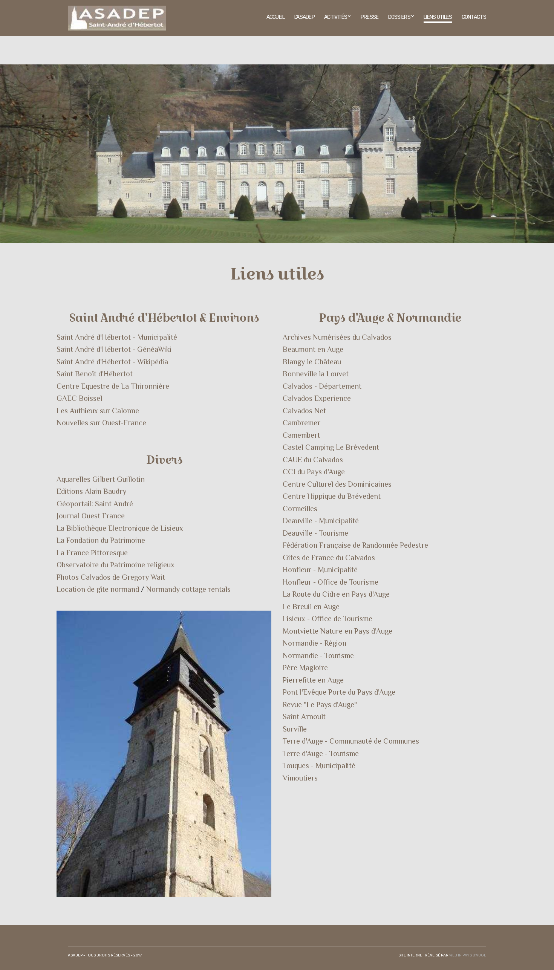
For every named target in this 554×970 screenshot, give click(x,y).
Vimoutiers (300, 777)
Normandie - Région (314, 643)
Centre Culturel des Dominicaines (337, 484)
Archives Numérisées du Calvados (337, 337)
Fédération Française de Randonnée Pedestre (355, 545)
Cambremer (301, 422)
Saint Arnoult (304, 716)
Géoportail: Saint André (95, 503)
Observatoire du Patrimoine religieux (115, 564)
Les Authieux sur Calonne (98, 410)
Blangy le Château (312, 361)
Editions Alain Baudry (91, 491)
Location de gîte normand (98, 589)
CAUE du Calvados (313, 459)
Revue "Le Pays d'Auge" (320, 704)
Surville (295, 728)
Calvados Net (304, 410)
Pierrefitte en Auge (313, 679)
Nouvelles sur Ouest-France (101, 422)
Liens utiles (438, 17)
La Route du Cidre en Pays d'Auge (336, 594)
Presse (370, 17)
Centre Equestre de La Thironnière (113, 386)
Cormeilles (300, 508)
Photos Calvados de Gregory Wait (111, 577)
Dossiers (399, 17)
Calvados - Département (322, 386)
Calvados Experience (317, 398)
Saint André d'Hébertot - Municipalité (117, 337)
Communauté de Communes (374, 740)
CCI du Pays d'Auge (314, 471)
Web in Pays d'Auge (467, 955)
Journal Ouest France (91, 515)
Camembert (301, 435)
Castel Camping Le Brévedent (331, 447)
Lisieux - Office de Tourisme (327, 618)
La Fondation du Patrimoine (101, 540)
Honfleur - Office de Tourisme (330, 581)
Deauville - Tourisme (315, 533)
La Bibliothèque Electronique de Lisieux (120, 528)
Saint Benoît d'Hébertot (95, 373)
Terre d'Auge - (306, 740)
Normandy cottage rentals (188, 589)
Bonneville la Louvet (316, 373)
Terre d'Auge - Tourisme (321, 753)
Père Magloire (305, 667)
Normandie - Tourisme (318, 655)
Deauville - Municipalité (321, 520)
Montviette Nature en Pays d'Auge (337, 630)
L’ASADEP (304, 17)
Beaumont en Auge (313, 349)
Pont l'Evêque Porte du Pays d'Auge (339, 691)
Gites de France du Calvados (329, 557)
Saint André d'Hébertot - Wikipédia (112, 361)
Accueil (275, 17)
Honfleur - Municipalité (320, 569)
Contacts (474, 17)
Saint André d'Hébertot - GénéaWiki (114, 349)
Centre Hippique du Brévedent (332, 496)
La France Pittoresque (92, 552)
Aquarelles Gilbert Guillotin (101, 479)
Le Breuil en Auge (311, 606)
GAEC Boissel (79, 398)
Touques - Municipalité (319, 765)
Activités (335, 17)
